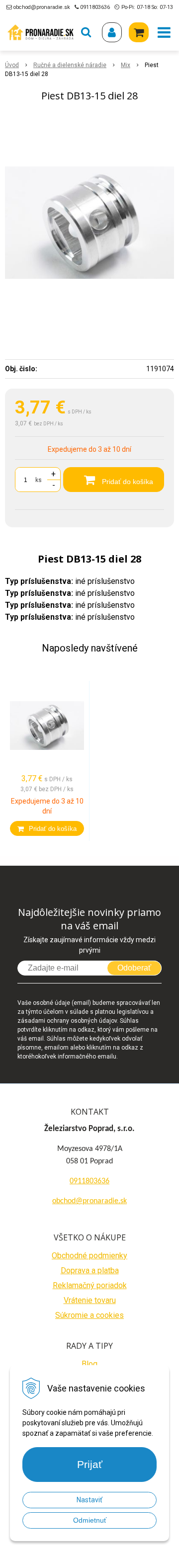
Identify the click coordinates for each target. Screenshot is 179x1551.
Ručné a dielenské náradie (69, 65)
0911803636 (95, 7)
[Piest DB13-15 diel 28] (89, 222)
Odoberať (134, 968)
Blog (89, 1364)
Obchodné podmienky (89, 1255)
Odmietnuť (89, 1520)
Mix (125, 65)
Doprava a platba (90, 1270)
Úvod (12, 65)
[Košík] (139, 32)
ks (38, 480)
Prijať (89, 1464)
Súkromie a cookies (89, 1315)
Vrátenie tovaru (90, 1300)
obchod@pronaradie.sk (41, 7)
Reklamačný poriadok (90, 1285)
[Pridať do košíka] (47, 828)
